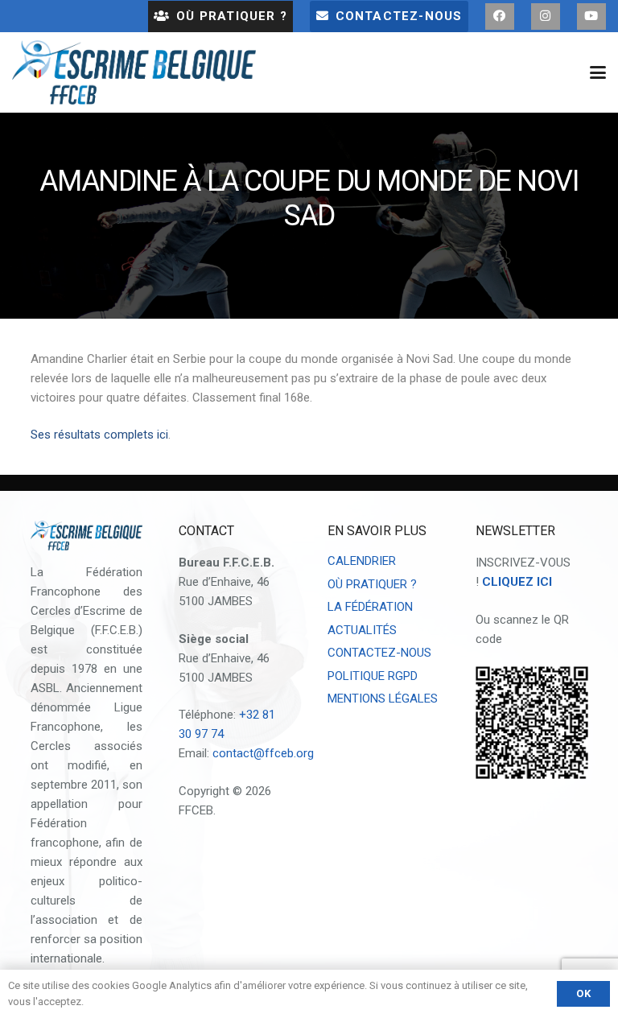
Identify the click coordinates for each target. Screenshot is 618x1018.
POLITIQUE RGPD (373, 676)
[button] (598, 72)
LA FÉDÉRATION (370, 607)
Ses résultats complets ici (99, 434)
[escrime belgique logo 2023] (134, 72)
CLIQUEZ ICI (517, 582)
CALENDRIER (362, 561)
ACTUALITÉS (362, 630)
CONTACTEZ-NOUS (379, 652)
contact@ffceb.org (263, 753)
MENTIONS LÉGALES (383, 698)
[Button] (499, 16)
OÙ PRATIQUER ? (372, 584)
